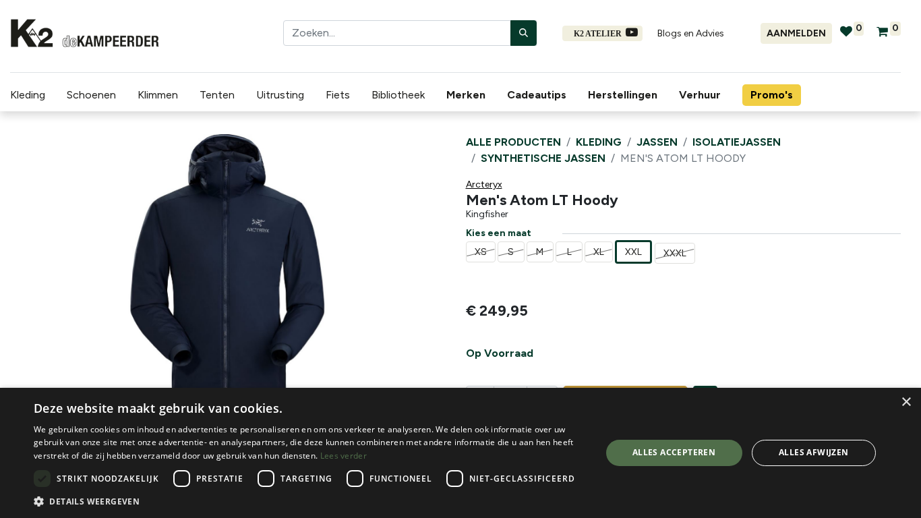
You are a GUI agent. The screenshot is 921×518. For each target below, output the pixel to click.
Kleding (599, 142)
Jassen (657, 142)
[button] (43, 269)
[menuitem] (468, 95)
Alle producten (513, 142)
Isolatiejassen (736, 142)
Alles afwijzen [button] (814, 452)
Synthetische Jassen (543, 158)
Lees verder (343, 455)
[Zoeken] (523, 33)
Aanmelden (796, 33)
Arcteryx (484, 184)
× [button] (906, 402)
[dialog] (460, 453)
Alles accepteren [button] (673, 452)
